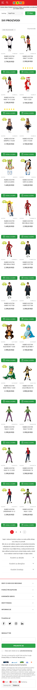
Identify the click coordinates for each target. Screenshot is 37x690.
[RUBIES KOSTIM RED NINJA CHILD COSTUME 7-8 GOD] (28, 208)
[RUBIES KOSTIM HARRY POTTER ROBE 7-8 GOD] (9, 290)
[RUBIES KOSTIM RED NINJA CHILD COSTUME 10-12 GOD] (9, 249)
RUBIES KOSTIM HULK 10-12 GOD (9, 469)
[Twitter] (10, 623)
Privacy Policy (5, 657)
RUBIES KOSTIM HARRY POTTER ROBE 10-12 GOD (27, 305)
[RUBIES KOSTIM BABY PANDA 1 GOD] (9, 43)
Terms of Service (17, 657)
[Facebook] (4, 623)
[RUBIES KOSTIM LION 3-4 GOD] (28, 125)
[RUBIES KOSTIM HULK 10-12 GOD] (9, 455)
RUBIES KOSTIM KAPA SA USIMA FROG (9, 182)
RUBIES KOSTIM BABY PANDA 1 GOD (9, 58)
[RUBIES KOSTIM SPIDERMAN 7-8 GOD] (28, 455)
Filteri (31, 13)
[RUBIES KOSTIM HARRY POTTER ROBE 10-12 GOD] (28, 290)
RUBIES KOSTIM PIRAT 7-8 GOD (28, 57)
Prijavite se (18, 646)
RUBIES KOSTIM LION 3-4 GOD (28, 140)
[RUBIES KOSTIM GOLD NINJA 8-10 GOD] (28, 372)
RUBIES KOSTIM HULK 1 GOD (28, 510)
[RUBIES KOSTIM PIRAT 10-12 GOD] (9, 84)
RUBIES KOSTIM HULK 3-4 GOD (9, 428)
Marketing (24, 682)
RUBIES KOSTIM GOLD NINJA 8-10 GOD (27, 388)
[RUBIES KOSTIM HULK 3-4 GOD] (9, 414)
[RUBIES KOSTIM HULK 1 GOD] (28, 496)
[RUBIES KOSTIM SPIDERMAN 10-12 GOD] (9, 496)
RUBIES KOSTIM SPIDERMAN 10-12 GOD (9, 511)
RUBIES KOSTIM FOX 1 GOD (28, 98)
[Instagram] (16, 623)
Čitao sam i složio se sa (18, 651)
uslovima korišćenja (26, 651)
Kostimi (3, 53)
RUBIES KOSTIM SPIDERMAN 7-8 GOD (28, 470)
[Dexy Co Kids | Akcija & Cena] (18, 3)
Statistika (14, 682)
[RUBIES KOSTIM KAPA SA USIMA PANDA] (28, 167)
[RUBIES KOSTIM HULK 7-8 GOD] (28, 414)
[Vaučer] (22, 662)
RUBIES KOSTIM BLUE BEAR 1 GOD (9, 345)
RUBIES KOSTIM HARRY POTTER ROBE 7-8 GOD (9, 305)
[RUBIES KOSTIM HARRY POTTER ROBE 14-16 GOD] (28, 249)
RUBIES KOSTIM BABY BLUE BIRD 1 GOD (28, 347)
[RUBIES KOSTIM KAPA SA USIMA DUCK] (9, 208)
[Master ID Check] (32, 662)
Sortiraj (4, 13)
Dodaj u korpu (10, 72)
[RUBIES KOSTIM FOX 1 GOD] (28, 84)
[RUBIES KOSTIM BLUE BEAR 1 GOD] (9, 331)
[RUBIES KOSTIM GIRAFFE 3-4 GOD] (9, 125)
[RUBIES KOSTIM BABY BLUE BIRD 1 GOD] (28, 331)
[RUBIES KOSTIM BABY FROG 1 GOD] (9, 372)
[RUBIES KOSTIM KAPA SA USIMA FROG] (9, 167)
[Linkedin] (22, 623)
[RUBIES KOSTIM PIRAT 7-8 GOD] (28, 43)
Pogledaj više (19, 9)
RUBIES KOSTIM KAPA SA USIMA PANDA (28, 182)
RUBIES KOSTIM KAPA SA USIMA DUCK (9, 223)
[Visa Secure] (27, 662)
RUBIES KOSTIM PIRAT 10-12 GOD (9, 98)
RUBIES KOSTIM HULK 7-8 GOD (28, 428)
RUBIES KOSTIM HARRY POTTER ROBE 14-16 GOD (27, 264)
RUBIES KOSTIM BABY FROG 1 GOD (9, 387)
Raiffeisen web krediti (18, 7)
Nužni (6, 682)
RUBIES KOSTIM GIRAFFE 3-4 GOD (9, 140)
